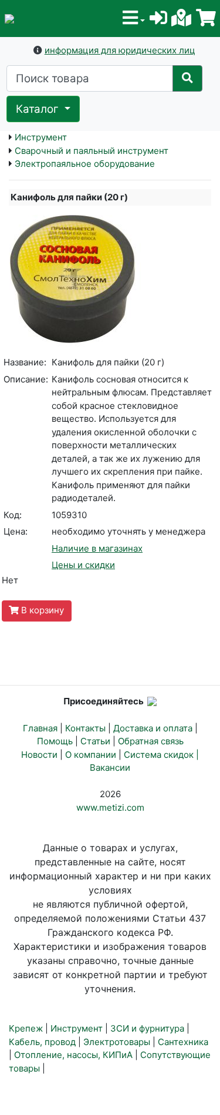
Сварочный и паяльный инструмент (91, 150)
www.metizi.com (110, 807)
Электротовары (116, 1041)
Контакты (85, 728)
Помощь (55, 741)
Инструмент (41, 137)
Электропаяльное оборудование (85, 163)
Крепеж (26, 1028)
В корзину (41, 610)
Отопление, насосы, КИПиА (73, 1054)
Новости (39, 754)
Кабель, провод (42, 1041)
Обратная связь (151, 741)
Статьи (95, 741)
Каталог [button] (39, 109)
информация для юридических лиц (120, 50)
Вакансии (110, 767)
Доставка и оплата (152, 728)
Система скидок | (161, 754)
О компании (90, 754)
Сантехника (183, 1041)
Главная (40, 728)
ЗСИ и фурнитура (147, 1028)
